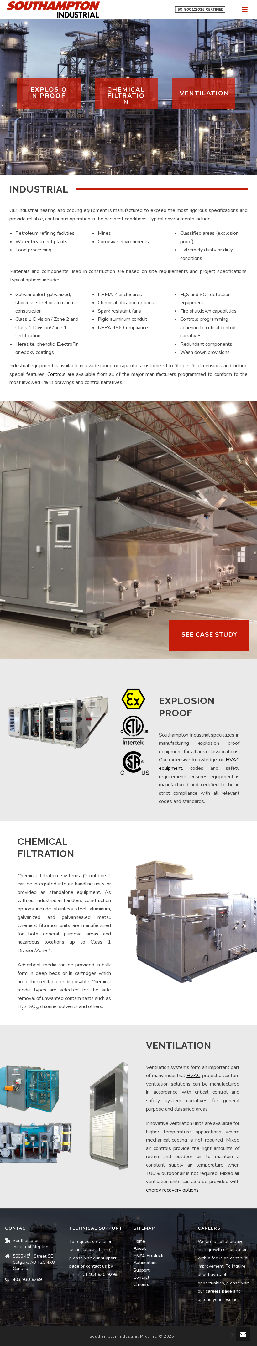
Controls (56, 374)
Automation (145, 1263)
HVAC (193, 1075)
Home (139, 1241)
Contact (141, 1277)
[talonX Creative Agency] (232, 1335)
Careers (141, 1285)
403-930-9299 (27, 1280)
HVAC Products (149, 1255)
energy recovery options (172, 1190)
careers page (219, 1291)
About (140, 1248)
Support (141, 1270)
